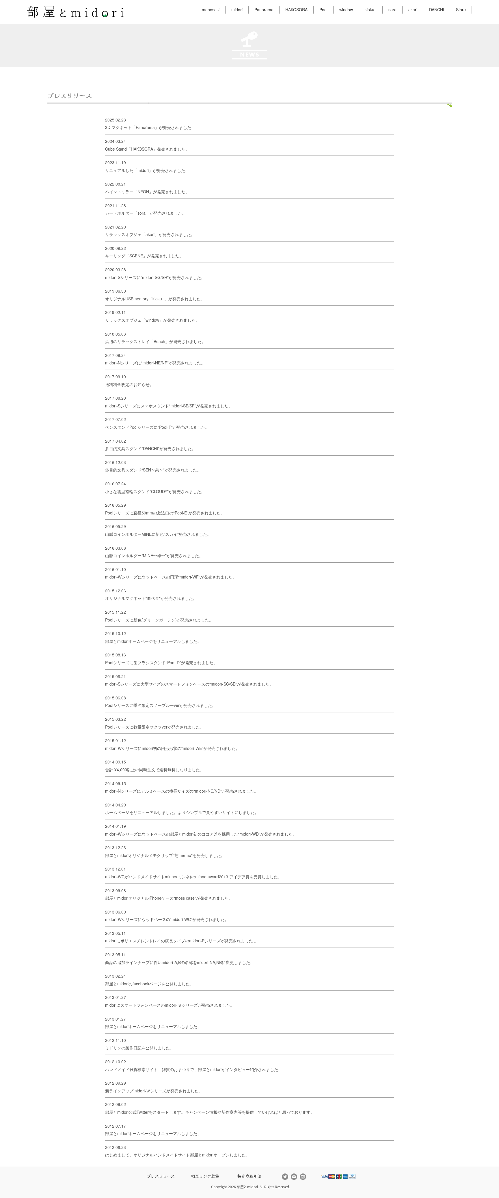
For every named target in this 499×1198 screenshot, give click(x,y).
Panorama (263, 9)
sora (392, 9)
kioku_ (371, 9)
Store (461, 9)
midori (237, 9)
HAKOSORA (296, 9)
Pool (323, 9)
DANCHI (436, 9)
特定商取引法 (249, 1176)
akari (412, 9)
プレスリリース (161, 1176)
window (346, 9)
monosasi (210, 9)
